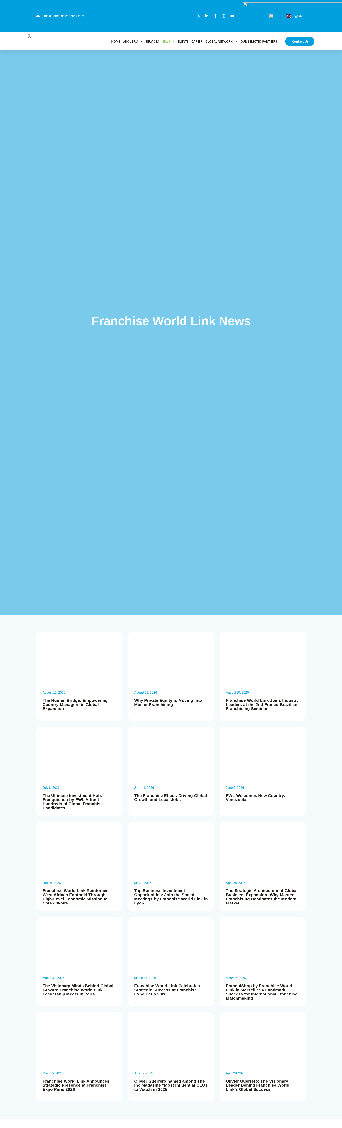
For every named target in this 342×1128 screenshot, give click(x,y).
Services (152, 41)
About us (130, 41)
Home (115, 41)
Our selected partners (258, 41)
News (166, 41)
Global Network (219, 41)
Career (196, 41)
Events (183, 41)
